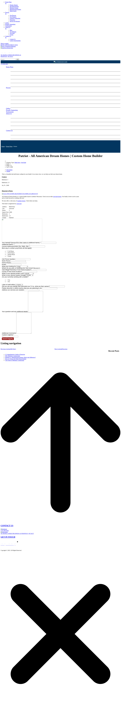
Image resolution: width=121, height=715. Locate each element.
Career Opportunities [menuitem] (15, 40)
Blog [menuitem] (11, 30)
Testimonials (10, 112)
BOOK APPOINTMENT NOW (9, 45)
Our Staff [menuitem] (12, 33)
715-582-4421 (4, 64)
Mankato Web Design (6, 547)
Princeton (60, 349)
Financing (14, 102)
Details (8, 171)
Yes (9, 280)
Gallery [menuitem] (7, 23)
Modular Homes (16, 77)
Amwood (18, 203)
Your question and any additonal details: (15, 311)
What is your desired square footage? (14, 275)
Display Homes (16, 69)
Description (9, 170)
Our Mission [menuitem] (13, 31)
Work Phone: (6, 261)
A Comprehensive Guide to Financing (15, 354)
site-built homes (57, 196)
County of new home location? (12, 271)
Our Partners (15, 94)
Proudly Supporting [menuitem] (10, 24)
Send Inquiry (7, 339)
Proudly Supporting (12, 110)
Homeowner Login (62, 61)
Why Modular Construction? (12, 356)
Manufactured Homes (18, 81)
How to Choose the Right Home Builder (15, 359)
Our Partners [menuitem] (13, 17)
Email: (4, 264)
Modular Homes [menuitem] (14, 8)
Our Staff (14, 124)
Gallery (8, 108)
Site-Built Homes (17, 73)
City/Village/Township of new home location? (16, 270)
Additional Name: (8, 244)
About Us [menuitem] (7, 28)
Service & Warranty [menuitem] (15, 21)
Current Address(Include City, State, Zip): (16, 246)
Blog (13, 116)
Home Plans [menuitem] (8, 2)
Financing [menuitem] (12, 20)
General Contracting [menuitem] (15, 18)
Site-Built (23, 162)
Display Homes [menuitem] (14, 5)
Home (3, 146)
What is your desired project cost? (13, 273)
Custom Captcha (8, 335)
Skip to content (4, 43)
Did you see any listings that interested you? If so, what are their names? (26, 286)
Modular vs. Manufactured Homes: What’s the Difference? (20, 357)
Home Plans (9, 67)
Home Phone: (6, 263)
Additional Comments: (9, 333)
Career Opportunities (18, 137)
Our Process (15, 90)
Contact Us (9, 130)
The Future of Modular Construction (14, 360)
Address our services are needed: (13, 290)
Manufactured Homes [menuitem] (15, 9)
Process (8, 87)
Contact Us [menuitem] (8, 36)
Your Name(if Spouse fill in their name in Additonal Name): (21, 242)
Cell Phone (11, 251)
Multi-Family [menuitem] (13, 11)
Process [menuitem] (7, 13)
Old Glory (8, 349)
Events (14, 128)
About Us (9, 113)
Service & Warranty (17, 105)
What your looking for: (9, 266)
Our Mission (15, 120)
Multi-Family (16, 85)
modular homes (21, 201)
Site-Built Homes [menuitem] (14, 6)
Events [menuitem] (11, 34)
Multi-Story (17, 162)
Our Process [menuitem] (13, 15)
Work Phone (11, 253)
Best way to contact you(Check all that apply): (17, 248)
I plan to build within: (8, 284)
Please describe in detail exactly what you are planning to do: (22, 288)
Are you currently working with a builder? (15, 277)
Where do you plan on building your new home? (17, 268)
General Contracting (18, 98)
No (9, 281)
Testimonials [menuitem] (8, 25)
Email (9, 256)
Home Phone (11, 254)
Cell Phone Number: (8, 259)
